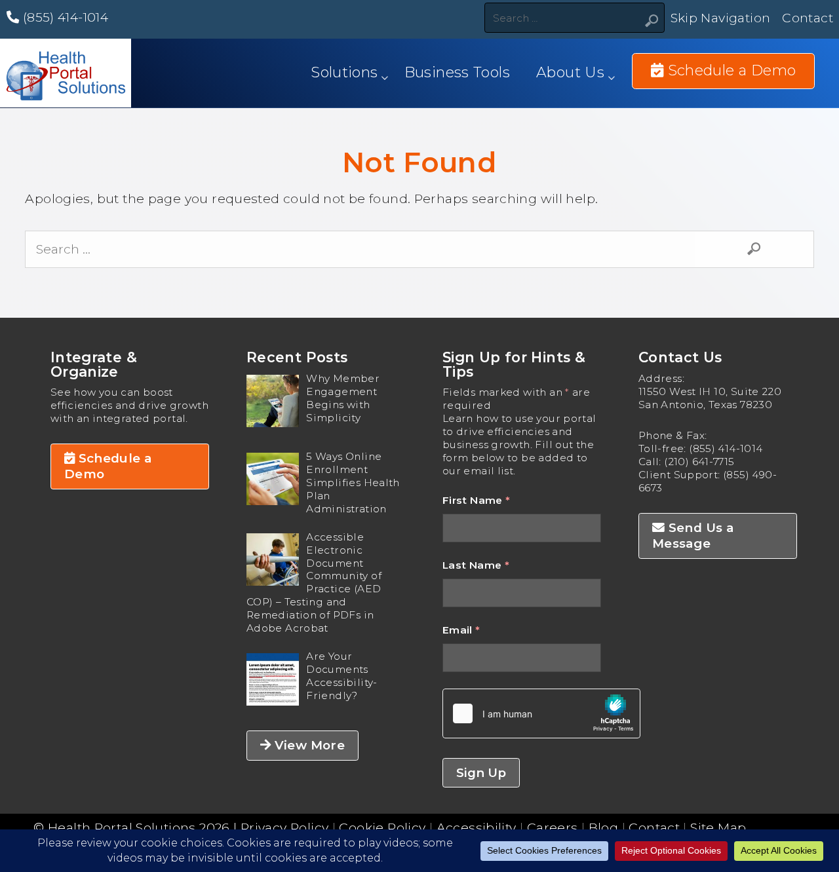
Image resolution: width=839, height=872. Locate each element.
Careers (552, 827)
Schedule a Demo (108, 466)
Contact (807, 18)
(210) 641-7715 (699, 461)
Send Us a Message (692, 535)
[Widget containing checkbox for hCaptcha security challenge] (541, 713)
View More (308, 745)
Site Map (718, 827)
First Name (476, 500)
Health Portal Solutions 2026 (139, 827)
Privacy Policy (284, 827)
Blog (604, 827)
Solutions (344, 72)
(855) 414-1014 (63, 17)
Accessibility (477, 827)
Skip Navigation (721, 18)
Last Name (475, 565)
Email (461, 630)
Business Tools (457, 72)
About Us (570, 72)
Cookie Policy (382, 827)
